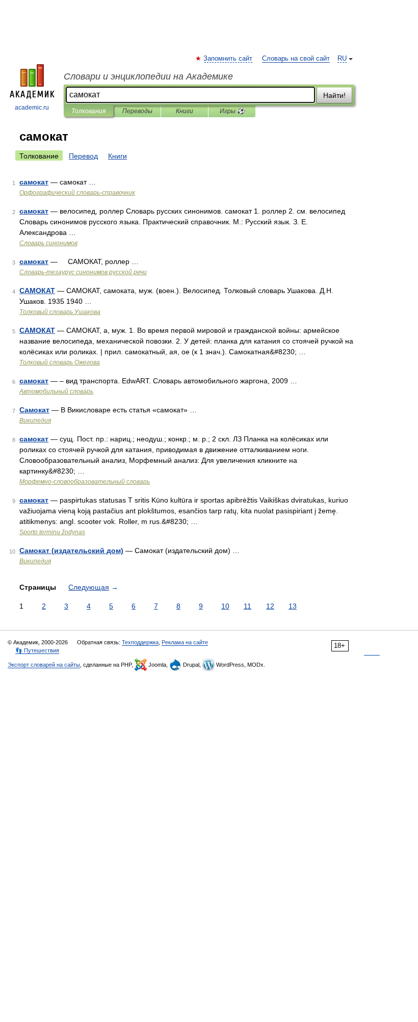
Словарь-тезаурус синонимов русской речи (83, 272)
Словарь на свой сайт (296, 58)
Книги (184, 111)
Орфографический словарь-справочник (77, 192)
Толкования (88, 111)
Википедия (35, 420)
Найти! (334, 95)
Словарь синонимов (48, 243)
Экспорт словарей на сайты (44, 665)
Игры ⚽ (232, 111)
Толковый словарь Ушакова (59, 312)
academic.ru (32, 107)
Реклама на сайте (185, 642)
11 (247, 606)
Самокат (34, 410)
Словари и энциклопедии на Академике (148, 76)
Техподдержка (140, 642)
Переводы (137, 111)
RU (342, 58)
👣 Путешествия (37, 650)
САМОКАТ (37, 290)
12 (270, 606)
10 (225, 606)
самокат (33, 182)
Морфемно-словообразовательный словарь (84, 481)
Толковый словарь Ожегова (59, 362)
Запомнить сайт (228, 58)
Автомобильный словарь (56, 391)
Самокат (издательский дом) (71, 550)
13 (293, 606)
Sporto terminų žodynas (52, 532)
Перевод (83, 156)
